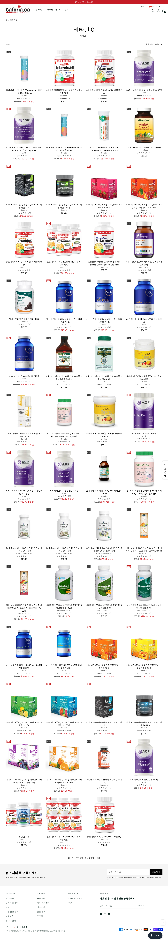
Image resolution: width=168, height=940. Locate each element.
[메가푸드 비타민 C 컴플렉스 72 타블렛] (144, 125)
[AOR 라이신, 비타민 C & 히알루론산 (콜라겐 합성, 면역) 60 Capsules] (24, 125)
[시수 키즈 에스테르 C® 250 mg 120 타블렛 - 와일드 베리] (64, 643)
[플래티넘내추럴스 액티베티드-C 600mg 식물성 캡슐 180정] (64, 582)
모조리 (40, 916)
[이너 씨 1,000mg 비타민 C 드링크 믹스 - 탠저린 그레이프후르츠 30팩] (144, 182)
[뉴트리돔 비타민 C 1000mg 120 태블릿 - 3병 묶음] (64, 239)
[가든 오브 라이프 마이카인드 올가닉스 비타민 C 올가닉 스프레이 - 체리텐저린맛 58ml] (24, 582)
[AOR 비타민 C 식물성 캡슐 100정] (64, 468)
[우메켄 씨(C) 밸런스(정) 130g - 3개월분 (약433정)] (144, 354)
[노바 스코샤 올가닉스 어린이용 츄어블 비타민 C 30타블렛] (24, 525)
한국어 (143, 7)
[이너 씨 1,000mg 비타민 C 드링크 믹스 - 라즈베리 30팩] (104, 182)
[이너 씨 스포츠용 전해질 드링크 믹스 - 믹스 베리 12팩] (104, 700)
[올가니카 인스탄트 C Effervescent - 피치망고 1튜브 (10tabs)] (64, 125)
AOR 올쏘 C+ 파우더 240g (144, 433)
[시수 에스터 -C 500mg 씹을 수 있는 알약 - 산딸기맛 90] (64, 297)
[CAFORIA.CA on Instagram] (105, 914)
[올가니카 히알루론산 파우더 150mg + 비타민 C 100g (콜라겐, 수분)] (144, 468)
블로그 (8, 907)
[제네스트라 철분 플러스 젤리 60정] (24, 297)
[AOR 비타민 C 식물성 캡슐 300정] (144, 757)
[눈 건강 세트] (24, 814)
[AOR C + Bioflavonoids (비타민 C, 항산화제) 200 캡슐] (24, 468)
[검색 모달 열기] (152, 10)
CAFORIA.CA (22, 931)
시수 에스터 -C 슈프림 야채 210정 (24, 376)
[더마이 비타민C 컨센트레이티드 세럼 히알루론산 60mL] (24, 411)
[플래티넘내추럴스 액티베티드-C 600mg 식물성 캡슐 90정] (104, 582)
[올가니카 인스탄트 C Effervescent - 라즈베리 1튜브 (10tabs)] (24, 68)
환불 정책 (41, 911)
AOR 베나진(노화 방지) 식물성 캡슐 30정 (144, 90)
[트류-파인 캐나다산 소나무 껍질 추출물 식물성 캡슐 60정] (104, 354)
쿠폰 (70, 903)
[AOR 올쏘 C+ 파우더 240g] (144, 411)
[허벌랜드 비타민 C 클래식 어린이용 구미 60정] (104, 757)
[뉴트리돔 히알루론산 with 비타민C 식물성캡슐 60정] (64, 68)
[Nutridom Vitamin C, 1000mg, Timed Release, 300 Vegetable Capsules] (104, 239)
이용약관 (9, 916)
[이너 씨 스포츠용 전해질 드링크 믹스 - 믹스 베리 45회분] (144, 700)
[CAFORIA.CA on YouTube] (109, 914)
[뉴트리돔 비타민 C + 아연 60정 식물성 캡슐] (24, 239)
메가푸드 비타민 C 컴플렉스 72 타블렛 (144, 147)
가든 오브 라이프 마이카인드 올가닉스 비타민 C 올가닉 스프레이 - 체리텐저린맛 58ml (24, 608)
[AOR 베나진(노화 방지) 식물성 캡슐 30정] (144, 68)
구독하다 (140, 905)
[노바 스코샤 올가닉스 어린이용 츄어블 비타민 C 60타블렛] (64, 525)
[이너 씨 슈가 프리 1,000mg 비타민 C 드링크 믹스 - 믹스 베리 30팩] (24, 757)
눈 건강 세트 (24, 836)
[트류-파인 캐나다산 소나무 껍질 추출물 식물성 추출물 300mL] (64, 354)
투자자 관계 (11, 920)
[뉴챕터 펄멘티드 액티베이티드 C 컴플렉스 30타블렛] (144, 239)
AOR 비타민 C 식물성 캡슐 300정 (144, 779)
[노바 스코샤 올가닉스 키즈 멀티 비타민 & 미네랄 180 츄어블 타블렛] (104, 525)
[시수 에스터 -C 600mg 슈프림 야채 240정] (144, 297)
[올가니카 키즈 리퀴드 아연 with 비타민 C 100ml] (104, 468)
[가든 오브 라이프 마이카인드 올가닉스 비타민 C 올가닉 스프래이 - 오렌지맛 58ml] (144, 525)
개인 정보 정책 (12, 911)
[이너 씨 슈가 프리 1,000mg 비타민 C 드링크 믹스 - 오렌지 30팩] (64, 757)
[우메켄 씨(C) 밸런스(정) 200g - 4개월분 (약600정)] (104, 411)
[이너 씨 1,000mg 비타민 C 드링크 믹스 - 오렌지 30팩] (104, 643)
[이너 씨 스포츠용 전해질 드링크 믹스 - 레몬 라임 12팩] (24, 182)
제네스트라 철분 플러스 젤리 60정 (24, 319)
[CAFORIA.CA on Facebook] (101, 914)
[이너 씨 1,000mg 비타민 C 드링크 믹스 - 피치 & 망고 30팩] (144, 643)
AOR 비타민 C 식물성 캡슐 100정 (64, 490)
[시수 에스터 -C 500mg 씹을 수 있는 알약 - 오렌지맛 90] (104, 297)
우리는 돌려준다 (13, 903)
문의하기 (41, 898)
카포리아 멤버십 (75, 898)
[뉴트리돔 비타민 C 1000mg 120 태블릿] (104, 814)
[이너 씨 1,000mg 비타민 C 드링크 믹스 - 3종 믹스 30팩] (64, 700)
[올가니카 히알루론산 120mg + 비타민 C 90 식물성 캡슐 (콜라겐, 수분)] (64, 411)
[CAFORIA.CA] (18, 9)
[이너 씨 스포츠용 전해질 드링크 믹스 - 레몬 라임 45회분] (64, 182)
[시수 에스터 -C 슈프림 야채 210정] (24, 354)
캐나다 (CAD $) (157, 7)
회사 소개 (10, 898)
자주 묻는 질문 (43, 903)
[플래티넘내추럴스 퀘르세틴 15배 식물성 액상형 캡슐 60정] (144, 582)
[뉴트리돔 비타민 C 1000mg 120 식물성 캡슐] (104, 68)
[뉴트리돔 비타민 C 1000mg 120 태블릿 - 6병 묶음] (64, 814)
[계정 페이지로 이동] (157, 10)
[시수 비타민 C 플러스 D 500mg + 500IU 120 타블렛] (24, 643)
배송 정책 (41, 907)
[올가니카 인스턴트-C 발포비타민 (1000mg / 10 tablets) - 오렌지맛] (104, 125)
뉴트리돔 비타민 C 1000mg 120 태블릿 (104, 836)
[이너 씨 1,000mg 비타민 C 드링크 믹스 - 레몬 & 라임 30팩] (24, 700)
